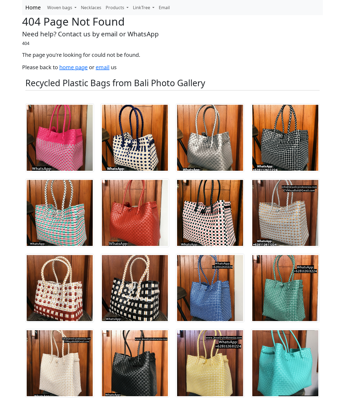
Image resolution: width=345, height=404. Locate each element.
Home (33, 7)
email (102, 67)
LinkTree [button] (142, 8)
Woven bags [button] (60, 8)
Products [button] (115, 8)
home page (73, 67)
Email (164, 8)
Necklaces (91, 8)
